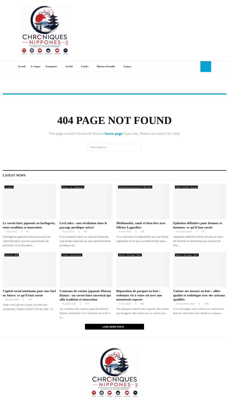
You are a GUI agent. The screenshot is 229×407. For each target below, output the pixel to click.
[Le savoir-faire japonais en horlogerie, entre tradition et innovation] (29, 201)
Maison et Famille (106, 66)
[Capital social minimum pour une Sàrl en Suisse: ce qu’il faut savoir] (29, 269)
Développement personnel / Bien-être (135, 187)
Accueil (21, 66)
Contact (127, 66)
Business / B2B (11, 255)
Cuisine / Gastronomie (71, 255)
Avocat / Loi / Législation (72, 187)
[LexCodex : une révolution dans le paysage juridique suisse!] (86, 201)
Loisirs (84, 66)
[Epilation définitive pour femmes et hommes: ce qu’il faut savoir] (199, 201)
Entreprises (51, 66)
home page (114, 133)
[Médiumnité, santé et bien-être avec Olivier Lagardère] (143, 201)
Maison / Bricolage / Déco (130, 255)
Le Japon (35, 66)
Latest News (14, 175)
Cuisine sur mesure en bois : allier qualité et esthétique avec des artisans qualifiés (199, 295)
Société (69, 66)
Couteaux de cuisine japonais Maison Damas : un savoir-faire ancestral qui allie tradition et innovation (85, 295)
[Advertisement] (146, 31)
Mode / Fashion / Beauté (186, 187)
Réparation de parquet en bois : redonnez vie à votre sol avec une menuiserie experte (139, 295)
